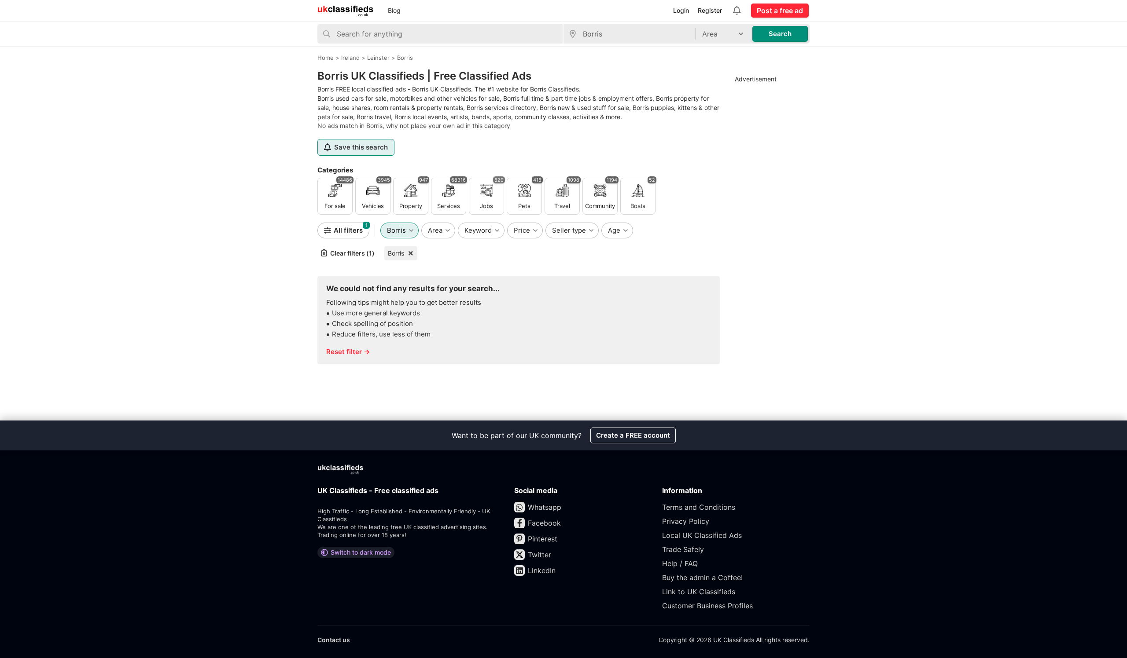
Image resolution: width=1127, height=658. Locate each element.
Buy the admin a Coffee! (702, 577)
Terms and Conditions (698, 507)
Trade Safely (683, 549)
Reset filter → (348, 351)
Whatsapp (544, 507)
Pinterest (542, 538)
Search (780, 33)
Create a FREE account (633, 435)
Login (681, 10)
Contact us (333, 639)
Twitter (539, 554)
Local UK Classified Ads (702, 535)
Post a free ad (780, 10)
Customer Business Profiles (707, 605)
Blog (394, 10)
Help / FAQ (680, 563)
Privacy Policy (685, 521)
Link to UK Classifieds (698, 591)
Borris (396, 253)
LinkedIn (542, 570)
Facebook (544, 523)
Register (710, 10)
